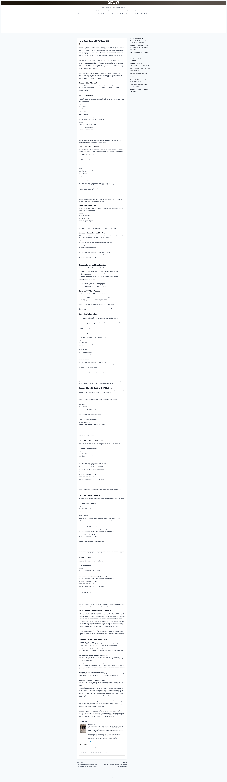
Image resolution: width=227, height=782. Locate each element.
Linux (93, 13)
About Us (108, 7)
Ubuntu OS (139, 13)
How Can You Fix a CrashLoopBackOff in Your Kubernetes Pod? (94, 752)
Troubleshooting (124, 13)
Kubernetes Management (84, 13)
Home (103, 7)
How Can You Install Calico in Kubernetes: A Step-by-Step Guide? (94, 751)
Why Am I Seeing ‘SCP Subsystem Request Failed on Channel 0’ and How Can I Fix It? (139, 75)
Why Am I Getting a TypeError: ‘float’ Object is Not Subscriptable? (115, 764)
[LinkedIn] (91, 742)
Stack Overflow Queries (113, 13)
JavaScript (141, 11)
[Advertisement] (113, 24)
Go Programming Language (108, 11)
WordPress (146, 13)
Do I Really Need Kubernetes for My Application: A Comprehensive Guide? (96, 747)
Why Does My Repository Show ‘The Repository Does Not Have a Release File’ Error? (139, 47)
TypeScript (133, 13)
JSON (147, 11)
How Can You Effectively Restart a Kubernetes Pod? (91, 749)
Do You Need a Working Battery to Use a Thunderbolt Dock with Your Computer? (87, 764)
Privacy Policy (116, 7)
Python (103, 13)
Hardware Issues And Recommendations (127, 11)
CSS (79, 11)
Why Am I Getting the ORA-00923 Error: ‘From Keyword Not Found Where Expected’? (140, 58)
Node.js (98, 13)
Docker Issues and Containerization (91, 11)
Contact (123, 7)
